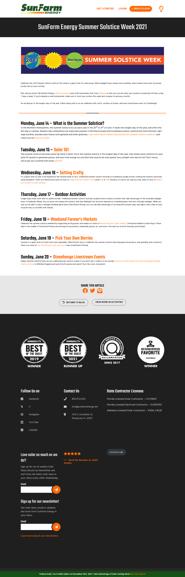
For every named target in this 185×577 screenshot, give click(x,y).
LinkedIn (33, 430)
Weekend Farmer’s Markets (74, 219)
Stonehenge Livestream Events (79, 257)
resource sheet (42, 138)
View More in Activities (109, 302)
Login (123, 9)
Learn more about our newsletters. (40, 536)
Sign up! (56, 490)
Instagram (34, 415)
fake (108, 179)
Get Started (105, 9)
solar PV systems (61, 93)
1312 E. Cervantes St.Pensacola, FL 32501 (82, 416)
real (101, 179)
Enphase (102, 93)
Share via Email (99, 290)
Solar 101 (61, 150)
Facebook (34, 399)
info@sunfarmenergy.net (85, 407)
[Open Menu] (161, 9)
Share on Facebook (85, 290)
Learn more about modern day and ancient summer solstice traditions (122, 134)
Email (23, 484)
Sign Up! (56, 527)
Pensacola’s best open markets (113, 223)
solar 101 (58, 161)
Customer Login (116, 452)
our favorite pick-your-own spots (52, 245)
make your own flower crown (82, 179)
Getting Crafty (72, 173)
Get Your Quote (138, 574)
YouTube (33, 422)
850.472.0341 (142, 9)
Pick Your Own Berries (74, 238)
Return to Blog (75, 302)
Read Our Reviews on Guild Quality (81, 462)
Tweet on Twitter (92, 290)
